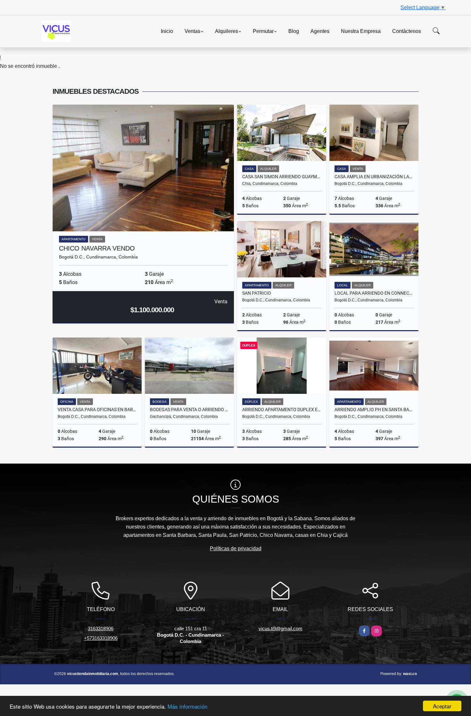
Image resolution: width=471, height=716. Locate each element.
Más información (187, 706)
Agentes (319, 31)
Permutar (263, 31)
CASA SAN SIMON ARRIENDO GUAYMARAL (281, 176)
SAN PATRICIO (256, 293)
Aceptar (442, 706)
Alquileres (226, 31)
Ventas (192, 31)
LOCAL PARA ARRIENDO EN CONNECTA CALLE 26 (374, 293)
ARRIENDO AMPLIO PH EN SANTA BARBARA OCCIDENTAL (374, 409)
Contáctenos (406, 31)
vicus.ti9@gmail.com (280, 628)
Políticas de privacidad (235, 548)
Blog (293, 31)
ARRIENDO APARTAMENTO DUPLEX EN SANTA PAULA (281, 409)
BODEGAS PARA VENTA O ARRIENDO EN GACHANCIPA (189, 409)
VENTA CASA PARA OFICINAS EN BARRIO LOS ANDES (97, 409)
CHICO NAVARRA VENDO (97, 248)
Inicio (167, 31)
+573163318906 (101, 638)
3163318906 (100, 628)
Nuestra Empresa (361, 31)
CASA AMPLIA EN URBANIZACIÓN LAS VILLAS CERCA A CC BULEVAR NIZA (374, 176)
